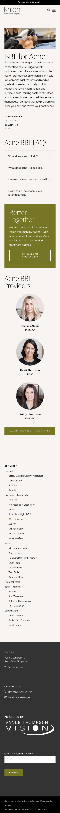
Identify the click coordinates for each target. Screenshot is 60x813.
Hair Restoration (16, 606)
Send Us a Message (19, 697)
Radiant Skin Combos (19, 620)
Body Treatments (13, 587)
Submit (14, 773)
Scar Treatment (15, 596)
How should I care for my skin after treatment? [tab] (25, 193)
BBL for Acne (15, 519)
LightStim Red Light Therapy (22, 558)
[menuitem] (29, 2)
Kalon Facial (14, 563)
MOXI (11, 509)
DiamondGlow (15, 577)
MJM (9, 805)
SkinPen (12, 524)
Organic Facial (15, 567)
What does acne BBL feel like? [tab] (25, 167)
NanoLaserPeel (15, 538)
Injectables (9, 471)
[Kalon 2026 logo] (24, 10)
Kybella (12, 490)
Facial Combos (15, 625)
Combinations (11, 610)
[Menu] (54, 10)
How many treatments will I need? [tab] (27, 179)
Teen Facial (13, 572)
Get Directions (15, 667)
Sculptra (12, 485)
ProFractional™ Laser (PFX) (21, 505)
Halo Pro (12, 500)
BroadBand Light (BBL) (19, 514)
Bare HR (12, 591)
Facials (7, 543)
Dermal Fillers (15, 480)
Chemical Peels (12, 582)
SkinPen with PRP (16, 529)
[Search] (47, 10)
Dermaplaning (15, 553)
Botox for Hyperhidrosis (20, 601)
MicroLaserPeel (16, 533)
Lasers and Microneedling (17, 495)
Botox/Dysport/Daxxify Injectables (25, 476)
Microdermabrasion (18, 548)
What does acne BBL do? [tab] (23, 156)
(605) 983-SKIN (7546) (30, 2)
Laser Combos (15, 615)
